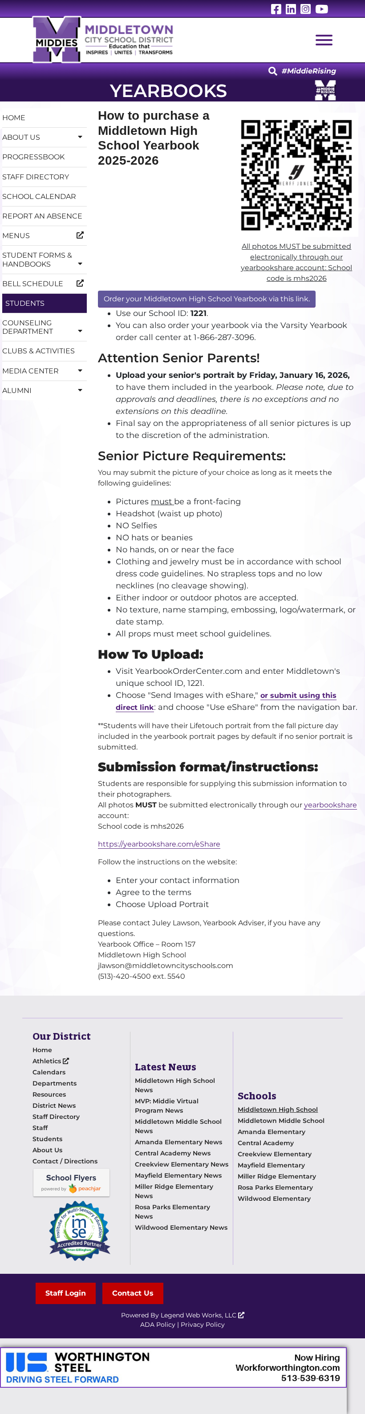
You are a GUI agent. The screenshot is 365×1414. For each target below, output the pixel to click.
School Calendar (39, 196)
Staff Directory (35, 177)
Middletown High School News (175, 1085)
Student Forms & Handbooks (37, 259)
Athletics (47, 1061)
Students (25, 303)
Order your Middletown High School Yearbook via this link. (207, 299)
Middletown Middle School (281, 1121)
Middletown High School (278, 1110)
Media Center (30, 371)
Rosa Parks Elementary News (172, 1211)
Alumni (17, 390)
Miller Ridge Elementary (277, 1176)
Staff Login (65, 1293)
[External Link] (173, 1367)
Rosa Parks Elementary (275, 1187)
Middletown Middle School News (178, 1126)
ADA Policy (157, 1325)
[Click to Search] (273, 71)
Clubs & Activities (38, 351)
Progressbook (33, 157)
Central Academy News (173, 1153)
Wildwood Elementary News (181, 1228)
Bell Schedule (32, 284)
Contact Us (133, 1293)
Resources (49, 1094)
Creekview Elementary (275, 1154)
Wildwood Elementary (274, 1199)
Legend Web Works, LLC (199, 1315)
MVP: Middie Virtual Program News (167, 1105)
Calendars (48, 1072)
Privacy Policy (203, 1325)
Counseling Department (27, 327)
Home (13, 117)
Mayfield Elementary (271, 1165)
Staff (40, 1128)
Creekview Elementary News (181, 1164)
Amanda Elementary (271, 1132)
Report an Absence (42, 216)
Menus (16, 235)
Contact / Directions (64, 1161)
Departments (54, 1083)
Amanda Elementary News (178, 1142)
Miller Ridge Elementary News (174, 1191)
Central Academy (266, 1143)
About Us (21, 137)
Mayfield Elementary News (178, 1175)
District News (54, 1106)
